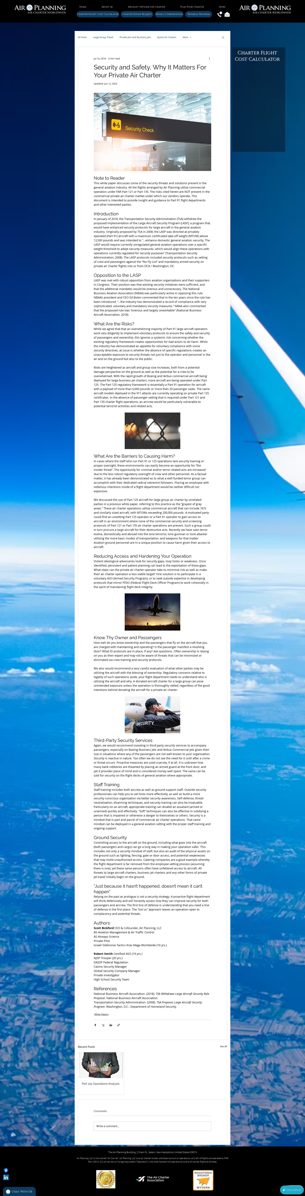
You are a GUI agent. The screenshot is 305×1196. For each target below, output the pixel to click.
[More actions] (209, 58)
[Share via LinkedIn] (110, 1025)
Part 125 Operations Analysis (100, 1083)
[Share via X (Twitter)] (103, 1025)
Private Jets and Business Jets (135, 37)
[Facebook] (6, 1170)
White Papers (101, 1014)
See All (223, 1046)
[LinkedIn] (6, 1177)
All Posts (82, 37)
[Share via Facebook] (95, 1025)
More (185, 37)
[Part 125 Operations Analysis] (101, 1065)
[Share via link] (118, 1025)
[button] (107, 5)
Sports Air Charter (166, 37)
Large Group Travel (103, 37)
